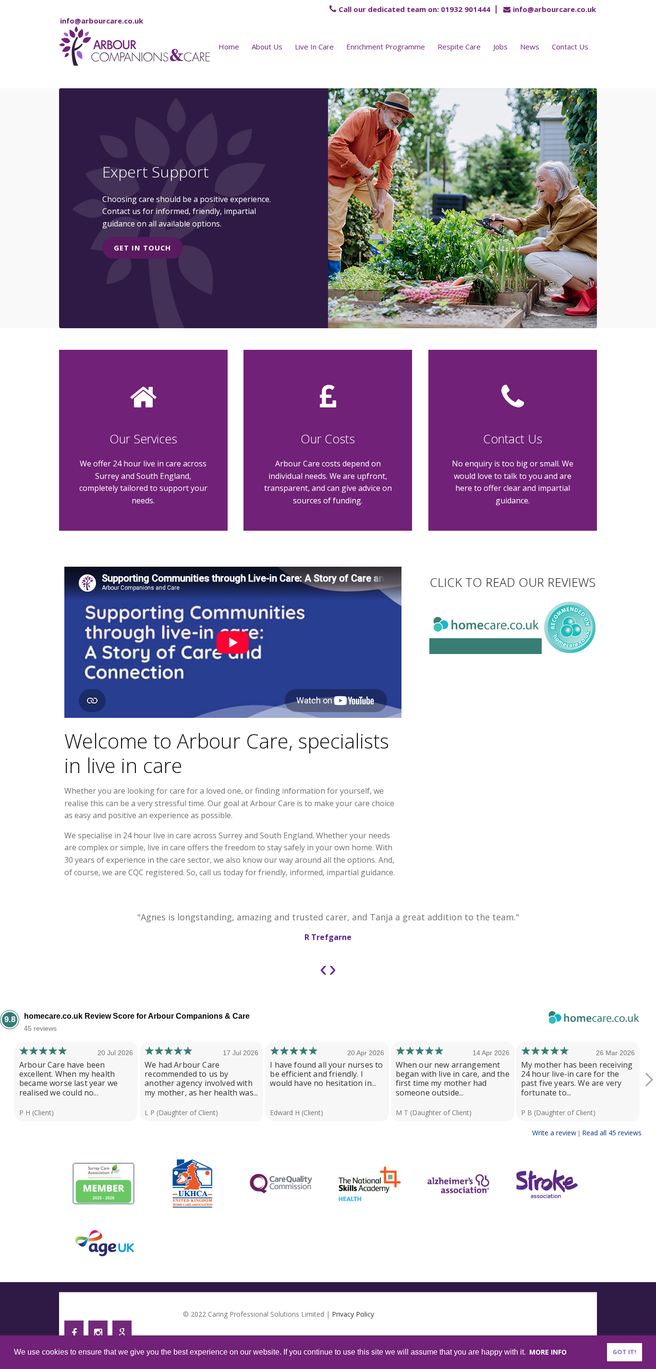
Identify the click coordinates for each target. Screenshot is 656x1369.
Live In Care (314, 46)
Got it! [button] (624, 1352)
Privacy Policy (353, 1314)
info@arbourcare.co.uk (554, 9)
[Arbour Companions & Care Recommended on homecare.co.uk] (570, 651)
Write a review (554, 1132)
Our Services (143, 438)
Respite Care (459, 46)
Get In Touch (142, 247)
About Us (267, 46)
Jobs (500, 46)
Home (229, 46)
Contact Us (570, 46)
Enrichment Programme (385, 46)
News (529, 46)
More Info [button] (548, 1352)
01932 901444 (414, 9)
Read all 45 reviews (612, 1132)
